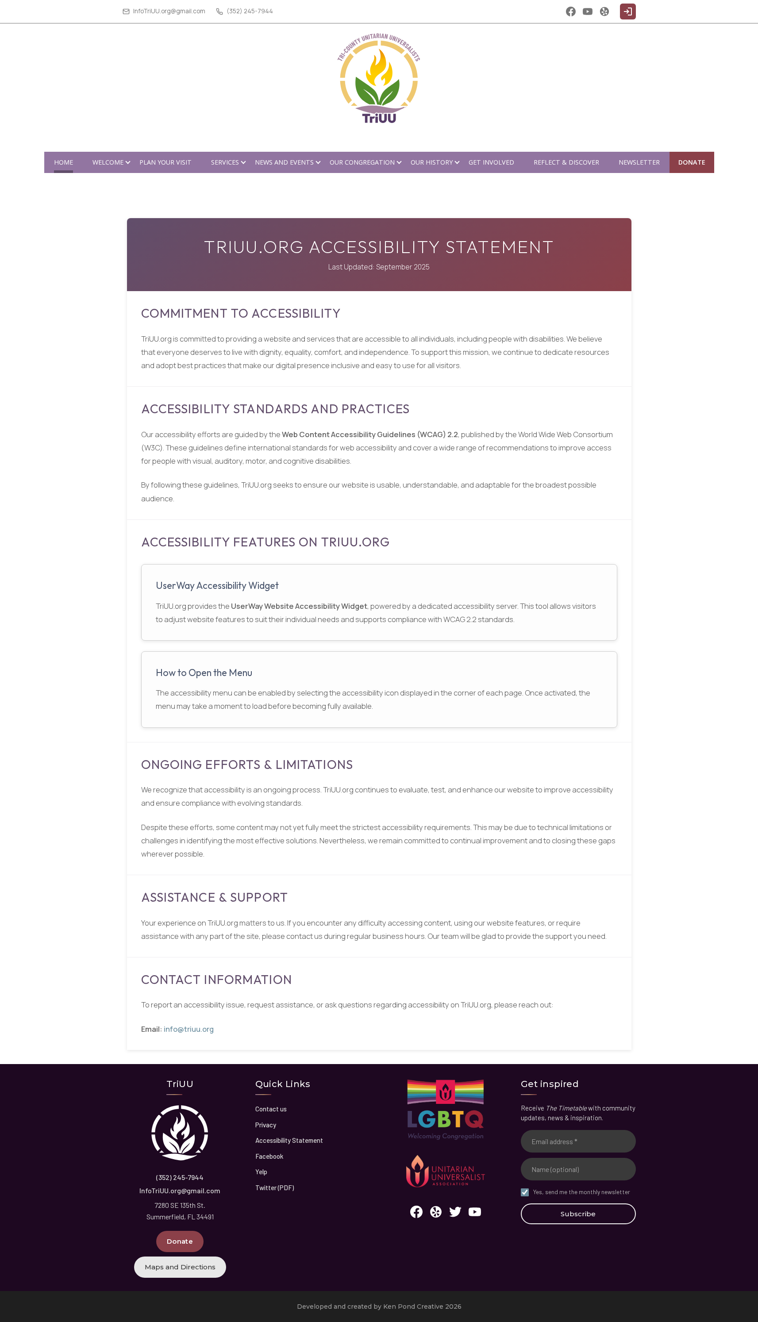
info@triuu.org (189, 1029)
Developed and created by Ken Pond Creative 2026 (379, 1306)
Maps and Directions (180, 1267)
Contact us (271, 1109)
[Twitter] (455, 1212)
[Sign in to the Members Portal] (628, 11)
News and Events (284, 162)
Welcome (107, 162)
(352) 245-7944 (180, 1177)
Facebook (269, 1156)
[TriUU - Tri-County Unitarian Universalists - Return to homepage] (180, 1133)
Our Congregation (362, 162)
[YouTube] (588, 11)
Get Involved (491, 162)
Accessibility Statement (289, 1140)
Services (225, 162)
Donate (691, 162)
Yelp (261, 1172)
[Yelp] (604, 11)
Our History (432, 162)
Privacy (265, 1125)
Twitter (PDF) (274, 1187)
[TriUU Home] (379, 79)
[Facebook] (571, 11)
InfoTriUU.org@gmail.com (179, 1190)
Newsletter (639, 162)
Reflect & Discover (566, 162)
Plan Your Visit (165, 162)
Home (63, 162)
